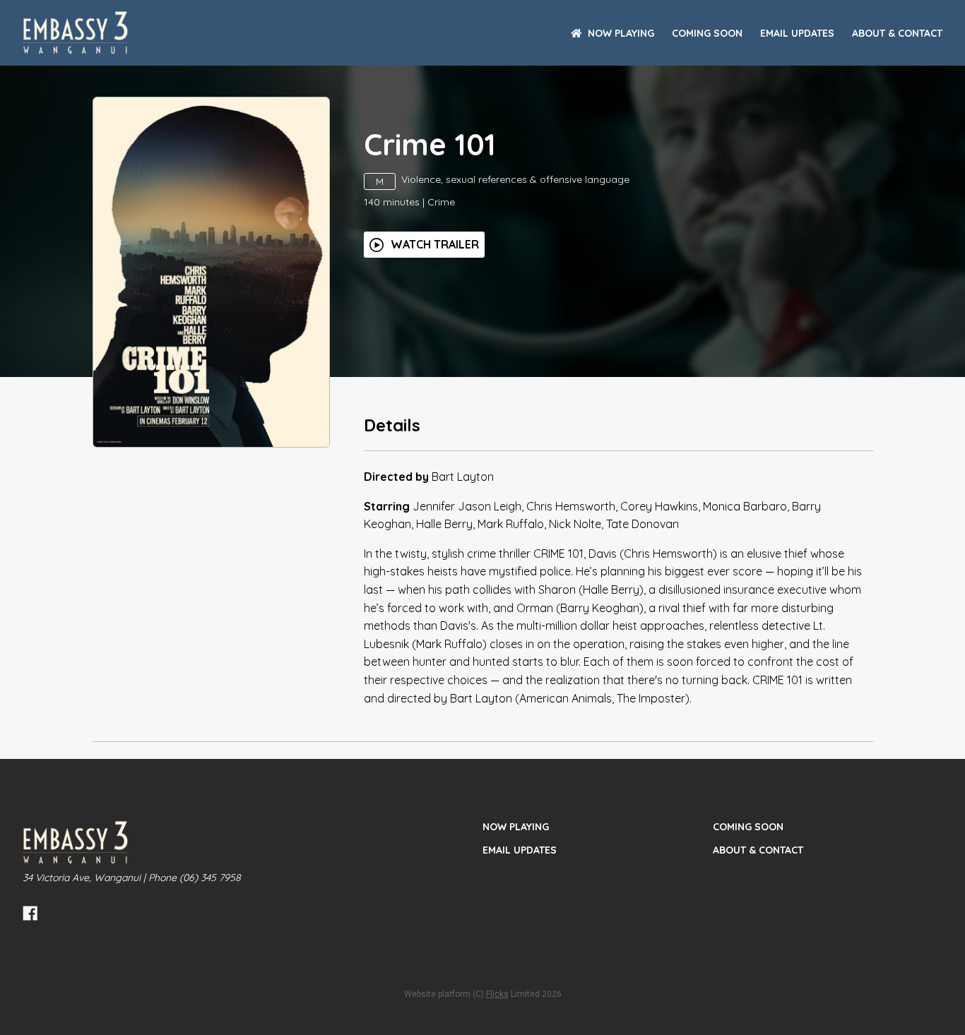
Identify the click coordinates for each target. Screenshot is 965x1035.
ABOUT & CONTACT (897, 33)
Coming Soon (707, 33)
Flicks (497, 994)
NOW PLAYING (621, 33)
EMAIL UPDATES (797, 33)
